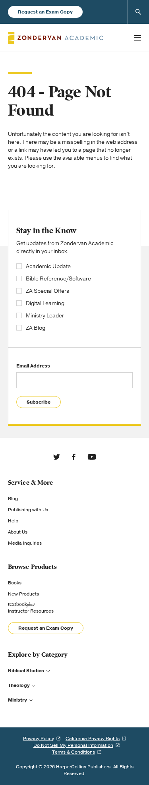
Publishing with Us (28, 510)
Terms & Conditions (73, 752)
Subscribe (38, 402)
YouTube (91, 457)
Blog (13, 498)
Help (13, 521)
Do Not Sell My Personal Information (73, 745)
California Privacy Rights (93, 738)
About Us (17, 532)
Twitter (56, 457)
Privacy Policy (38, 738)
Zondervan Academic (55, 38)
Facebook (73, 457)
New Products (23, 594)
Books (14, 583)
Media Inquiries (25, 543)
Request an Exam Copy (45, 12)
